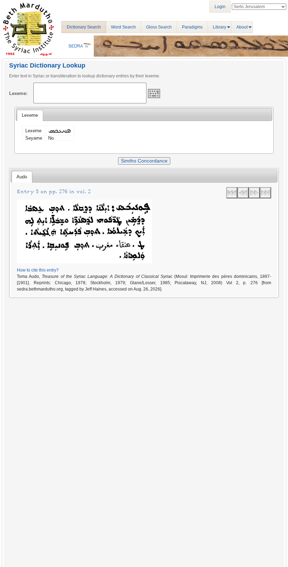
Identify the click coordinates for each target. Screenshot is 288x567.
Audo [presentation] (22, 176)
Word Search (123, 27)
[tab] (30, 115)
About (242, 27)
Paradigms (192, 27)
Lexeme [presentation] (30, 115)
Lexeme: (18, 93)
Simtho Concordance (144, 161)
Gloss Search (159, 27)
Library (219, 27)
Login (220, 6)
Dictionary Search (84, 27)
